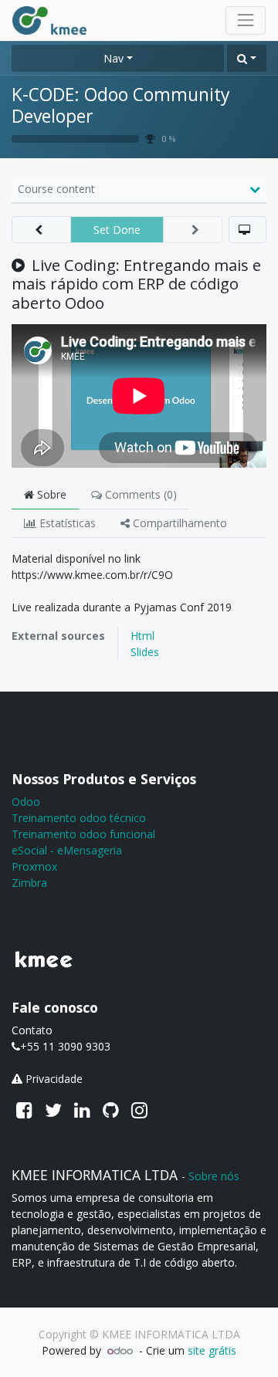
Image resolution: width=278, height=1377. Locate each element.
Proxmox (34, 866)
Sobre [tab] (50, 494)
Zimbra (29, 882)
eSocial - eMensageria (67, 850)
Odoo (26, 801)
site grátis (212, 1350)
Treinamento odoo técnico (79, 817)
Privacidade (54, 1078)
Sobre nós (213, 1176)
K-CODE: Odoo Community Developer (121, 105)
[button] (246, 58)
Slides (145, 652)
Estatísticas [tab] (66, 523)
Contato (32, 1030)
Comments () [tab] (139, 494)
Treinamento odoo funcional (83, 834)
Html (142, 635)
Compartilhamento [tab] (178, 523)
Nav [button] (113, 58)
